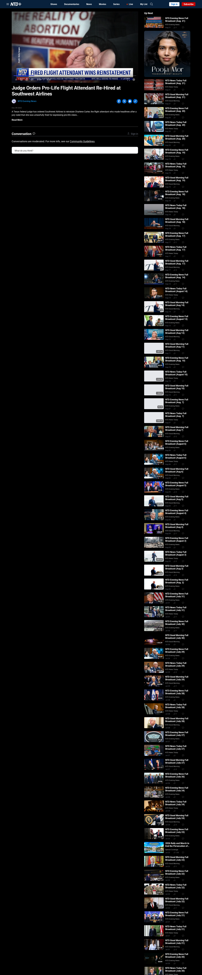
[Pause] (16, 79)
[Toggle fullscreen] (128, 79)
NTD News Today (171, 87)
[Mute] (32, 79)
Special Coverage (171, 850)
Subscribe (188, 4)
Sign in (174, 4)
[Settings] (133, 79)
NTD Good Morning (172, 101)
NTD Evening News (27, 101)
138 (177, 853)
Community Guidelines (82, 141)
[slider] (75, 76)
